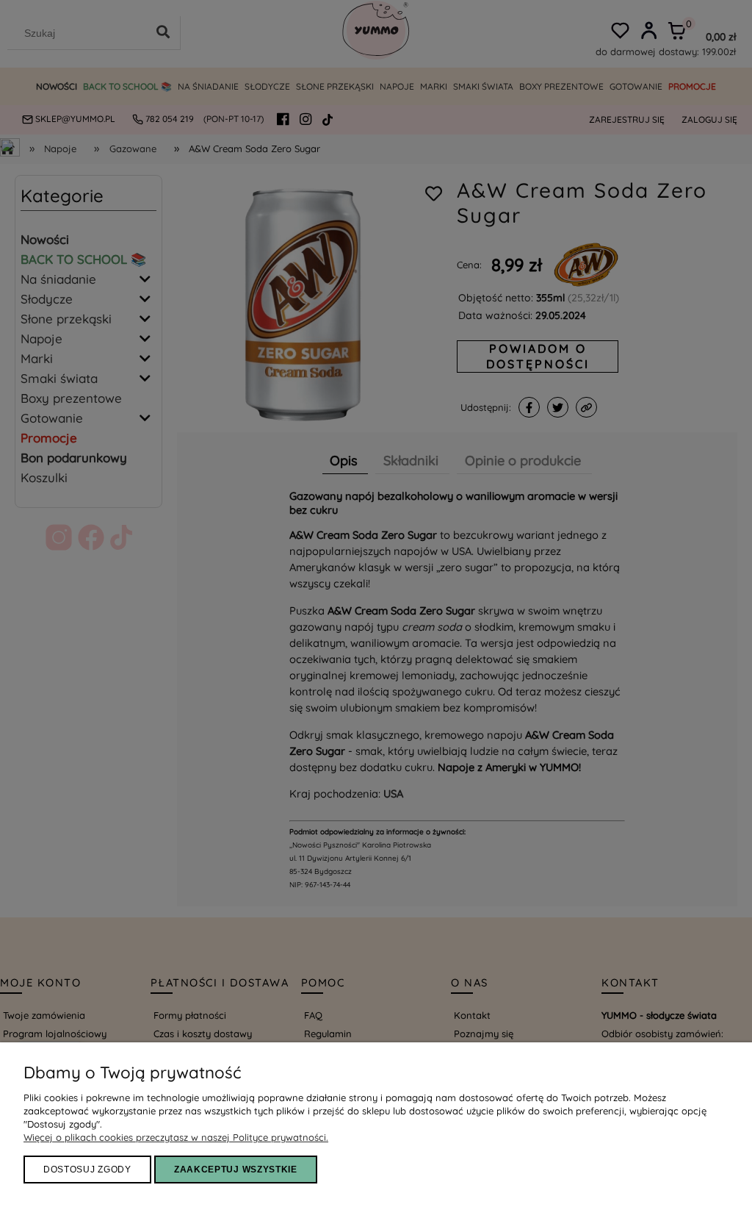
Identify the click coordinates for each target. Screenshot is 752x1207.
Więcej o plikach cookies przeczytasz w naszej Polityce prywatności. (176, 1137)
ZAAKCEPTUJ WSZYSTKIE (235, 1169)
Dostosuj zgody (87, 1169)
